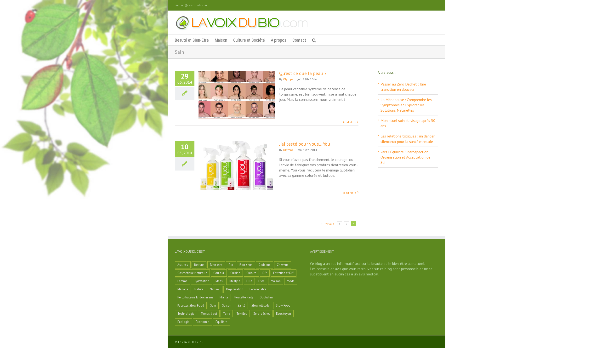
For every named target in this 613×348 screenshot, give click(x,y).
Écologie (183, 322)
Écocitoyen (283, 314)
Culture (251, 273)
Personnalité (258, 289)
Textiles (241, 314)
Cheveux (283, 265)
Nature (199, 289)
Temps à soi (209, 314)
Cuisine (235, 273)
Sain (213, 305)
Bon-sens (245, 265)
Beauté (199, 265)
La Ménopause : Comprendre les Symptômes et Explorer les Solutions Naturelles (406, 105)
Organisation (234, 289)
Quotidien (266, 297)
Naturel (215, 289)
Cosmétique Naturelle (192, 273)
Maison (276, 281)
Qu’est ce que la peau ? (302, 73)
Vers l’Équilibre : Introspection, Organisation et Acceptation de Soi (405, 157)
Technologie (185, 314)
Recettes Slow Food (190, 305)
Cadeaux (265, 265)
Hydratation (201, 281)
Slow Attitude (260, 305)
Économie (202, 322)
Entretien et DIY (283, 273)
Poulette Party (243, 297)
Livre (261, 281)
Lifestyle (234, 281)
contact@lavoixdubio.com (192, 5)
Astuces (182, 265)
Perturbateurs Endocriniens (195, 297)
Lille (249, 281)
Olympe (288, 79)
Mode (291, 281)
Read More (349, 122)
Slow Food (283, 305)
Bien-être (216, 265)
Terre (226, 314)
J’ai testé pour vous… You (304, 144)
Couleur (218, 273)
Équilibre (221, 322)
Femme (182, 281)
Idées (219, 281)
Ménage (182, 289)
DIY (264, 273)
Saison (226, 305)
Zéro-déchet (261, 314)
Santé (241, 305)
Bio (231, 265)
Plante (224, 297)
